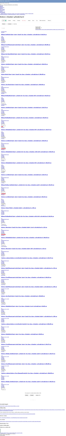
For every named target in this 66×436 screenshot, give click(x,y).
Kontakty (3, 421)
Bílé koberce (6, 409)
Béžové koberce (43, 409)
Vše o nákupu (2, 417)
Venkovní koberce (38, 409)
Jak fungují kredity (24, 417)
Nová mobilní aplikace (33, 421)
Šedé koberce (20, 409)
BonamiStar (39, 421)
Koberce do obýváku (3, 410)
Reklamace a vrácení (10, 417)
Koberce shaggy (24, 409)
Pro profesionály (19, 421)
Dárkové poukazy (12, 421)
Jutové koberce (33, 409)
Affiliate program (27, 421)
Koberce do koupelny (9, 410)
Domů (1, 14)
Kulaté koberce (29, 409)
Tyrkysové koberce (49, 409)
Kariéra (16, 421)
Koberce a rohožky (8, 14)
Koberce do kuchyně (55, 409)
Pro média (23, 421)
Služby (1, 421)
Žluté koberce (2, 409)
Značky (8, 421)
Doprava (5, 417)
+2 (1, 102)
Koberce (14, 14)
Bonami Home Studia (18, 417)
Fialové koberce (15, 409)
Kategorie (3, 14)
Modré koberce (10, 409)
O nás (6, 421)
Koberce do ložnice (62, 409)
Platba (14, 417)
